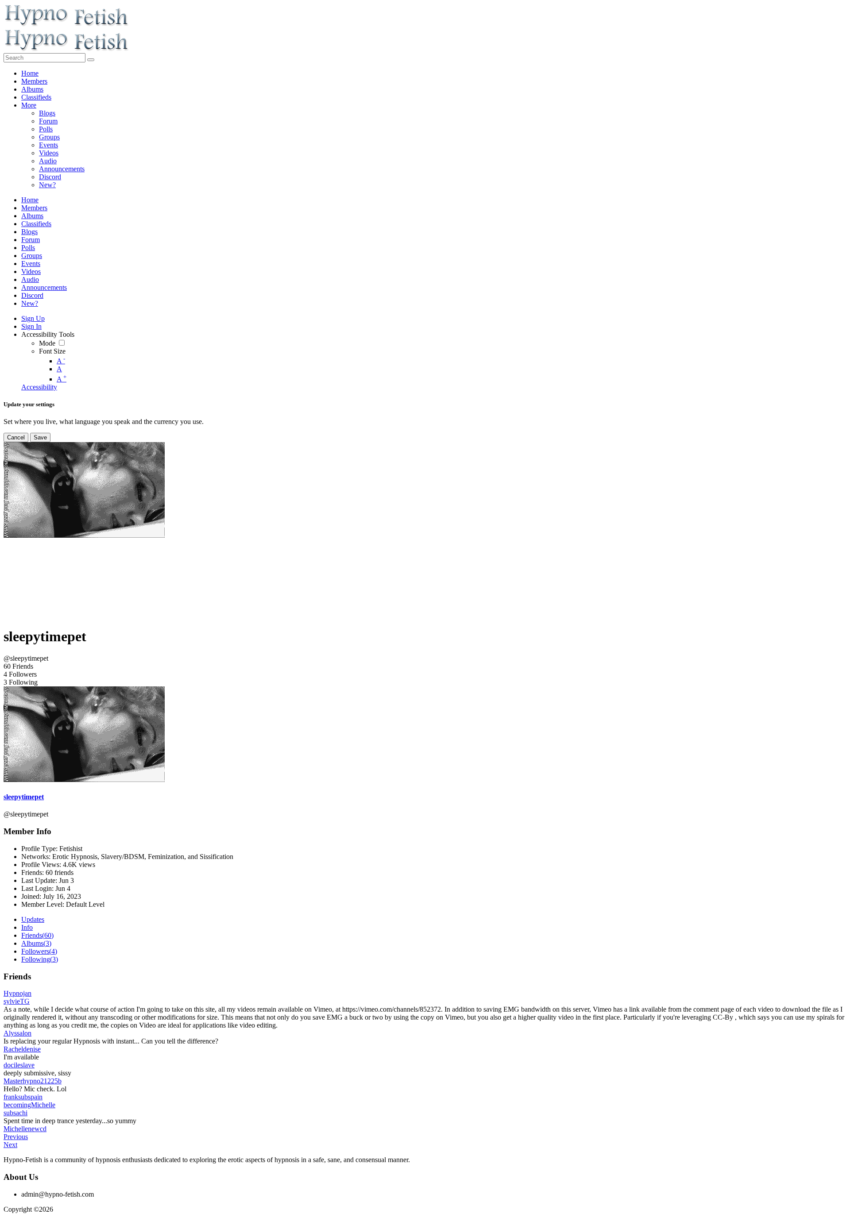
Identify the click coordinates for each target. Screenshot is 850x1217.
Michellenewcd (25, 1128)
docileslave (19, 1065)
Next (10, 1144)
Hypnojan (17, 993)
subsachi (15, 1113)
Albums (36, 943)
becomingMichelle (29, 1105)
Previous (16, 1136)
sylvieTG (17, 1001)
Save (40, 437)
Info (27, 927)
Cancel (16, 437)
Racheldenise (22, 1049)
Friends (37, 935)
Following (39, 959)
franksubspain (23, 1097)
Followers (39, 951)
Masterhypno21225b (33, 1081)
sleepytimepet (24, 797)
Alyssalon (17, 1033)
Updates (32, 919)
